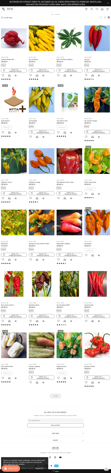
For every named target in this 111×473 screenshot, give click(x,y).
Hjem (52, 14)
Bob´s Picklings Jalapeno (65, 59)
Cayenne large (88, 305)
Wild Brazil (4, 243)
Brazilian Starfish (89, 366)
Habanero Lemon (6, 182)
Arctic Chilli (4, 57)
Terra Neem (60, 118)
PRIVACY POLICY (27, 468)
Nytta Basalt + (5, 121)
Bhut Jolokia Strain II (7, 305)
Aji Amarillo (87, 243)
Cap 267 (87, 59)
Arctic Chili (10, 9)
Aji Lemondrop (33, 59)
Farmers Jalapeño (34, 366)
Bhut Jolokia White (7, 366)
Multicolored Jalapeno (63, 243)
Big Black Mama (34, 305)
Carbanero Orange (34, 182)
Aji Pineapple (33, 121)
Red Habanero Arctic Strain (65, 182)
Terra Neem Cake (62, 121)
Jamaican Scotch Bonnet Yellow (39, 243)
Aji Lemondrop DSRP (63, 305)
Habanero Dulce (62, 366)
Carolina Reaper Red (7, 59)
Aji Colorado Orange (90, 121)
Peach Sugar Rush (90, 182)
